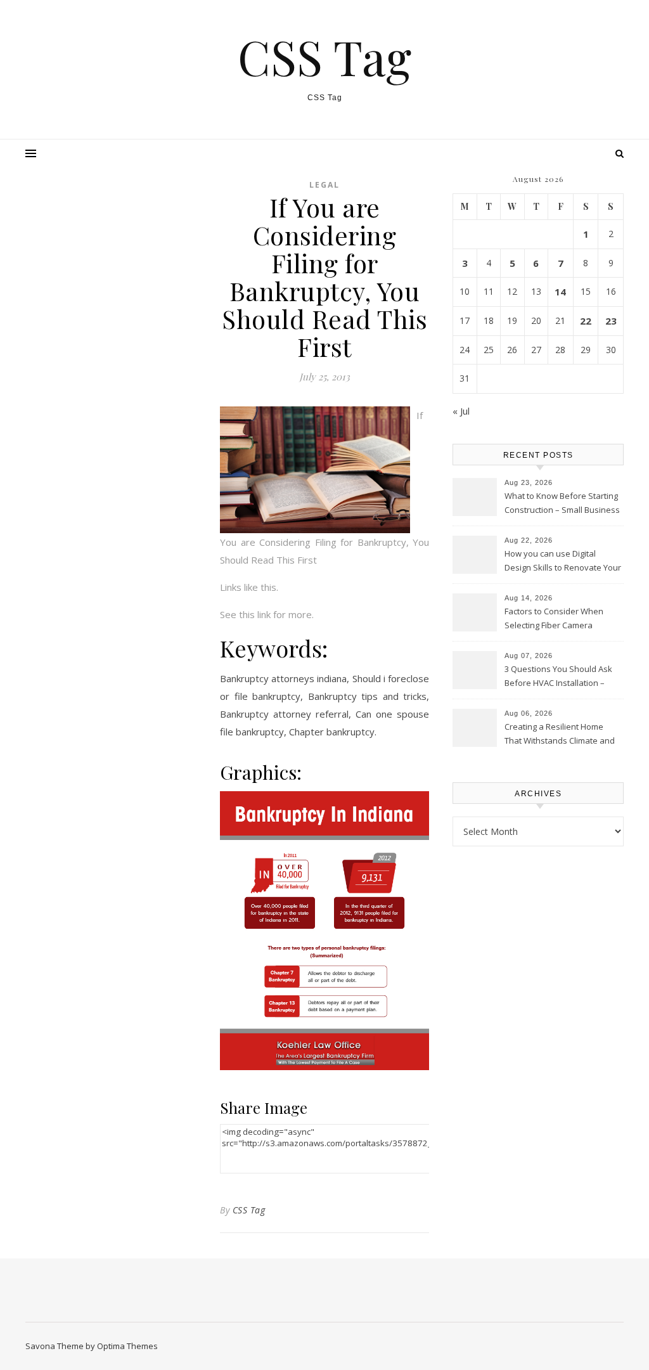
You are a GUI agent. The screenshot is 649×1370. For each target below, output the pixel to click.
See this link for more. (267, 614)
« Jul (461, 410)
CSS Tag (324, 57)
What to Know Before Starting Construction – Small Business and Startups (562, 504)
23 (611, 320)
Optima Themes (127, 1346)
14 (560, 291)
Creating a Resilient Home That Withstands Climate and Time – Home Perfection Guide (562, 735)
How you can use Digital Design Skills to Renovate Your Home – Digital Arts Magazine (562, 562)
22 (585, 320)
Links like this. (249, 587)
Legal (324, 184)
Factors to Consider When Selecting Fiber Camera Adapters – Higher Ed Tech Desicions (554, 619)
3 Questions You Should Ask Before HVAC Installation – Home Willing (558, 677)
